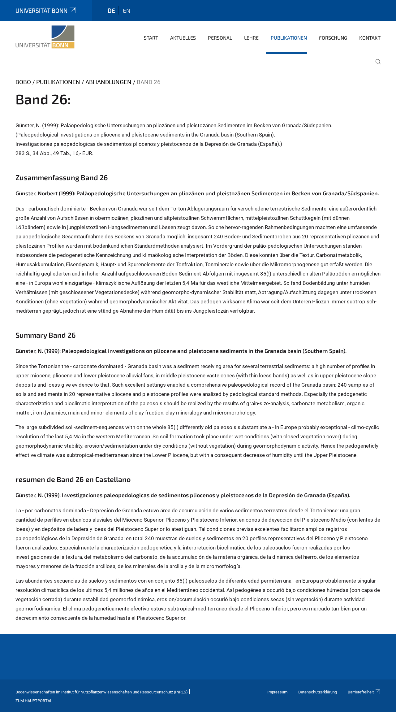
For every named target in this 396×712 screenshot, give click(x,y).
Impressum (277, 692)
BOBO (23, 82)
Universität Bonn (41, 10)
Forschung (333, 38)
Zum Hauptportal (33, 700)
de (111, 10)
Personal (220, 38)
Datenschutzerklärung (317, 692)
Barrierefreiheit (361, 692)
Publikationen (289, 38)
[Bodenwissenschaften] (45, 37)
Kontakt (370, 38)
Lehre (251, 38)
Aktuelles (183, 38)
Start (151, 38)
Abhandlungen (108, 82)
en (126, 10)
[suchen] (376, 66)
